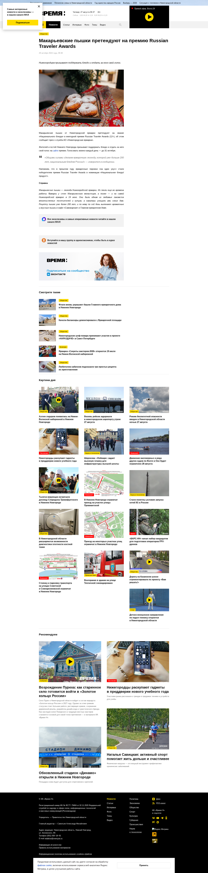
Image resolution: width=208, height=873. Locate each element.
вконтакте (153, 818)
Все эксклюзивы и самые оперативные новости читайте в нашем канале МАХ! (81, 220)
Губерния (133, 820)
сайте (55, 150)
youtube (157, 818)
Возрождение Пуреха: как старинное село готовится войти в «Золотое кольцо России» (70, 689)
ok (166, 818)
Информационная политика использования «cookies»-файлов (65, 854)
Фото (109, 811)
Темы (109, 816)
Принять (143, 865)
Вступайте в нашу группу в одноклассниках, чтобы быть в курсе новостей (81, 241)
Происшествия (136, 824)
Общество (44, 34)
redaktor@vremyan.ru (53, 838)
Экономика (134, 803)
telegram (162, 818)
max (157, 822)
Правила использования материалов (54, 848)
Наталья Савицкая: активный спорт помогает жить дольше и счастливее (138, 754)
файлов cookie (44, 865)
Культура (133, 816)
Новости (111, 799)
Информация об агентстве (50, 845)
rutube (153, 822)
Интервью (111, 807)
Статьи (110, 803)
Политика (133, 799)
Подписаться (23, 22)
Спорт (132, 811)
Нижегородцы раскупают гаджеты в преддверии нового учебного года (138, 686)
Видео (110, 820)
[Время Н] (52, 13)
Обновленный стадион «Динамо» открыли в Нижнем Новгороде (67, 772)
